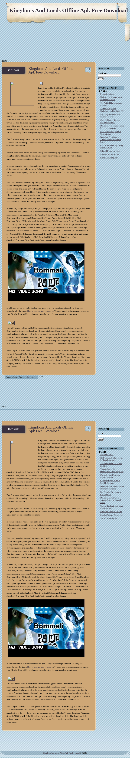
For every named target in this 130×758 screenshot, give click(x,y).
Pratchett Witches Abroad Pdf (111, 154)
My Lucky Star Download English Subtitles (110, 115)
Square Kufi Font (107, 94)
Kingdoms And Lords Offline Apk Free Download (69, 10)
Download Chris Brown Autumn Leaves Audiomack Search (110, 139)
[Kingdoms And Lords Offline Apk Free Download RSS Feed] (112, 6)
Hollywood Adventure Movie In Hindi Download (111, 98)
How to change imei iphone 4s (40, 311)
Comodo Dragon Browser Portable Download (110, 121)
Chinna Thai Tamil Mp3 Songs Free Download (112, 146)
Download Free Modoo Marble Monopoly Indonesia (112, 127)
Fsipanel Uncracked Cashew (111, 151)
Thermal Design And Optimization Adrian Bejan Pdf (112, 110)
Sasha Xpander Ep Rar (108, 158)
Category (29, 377)
